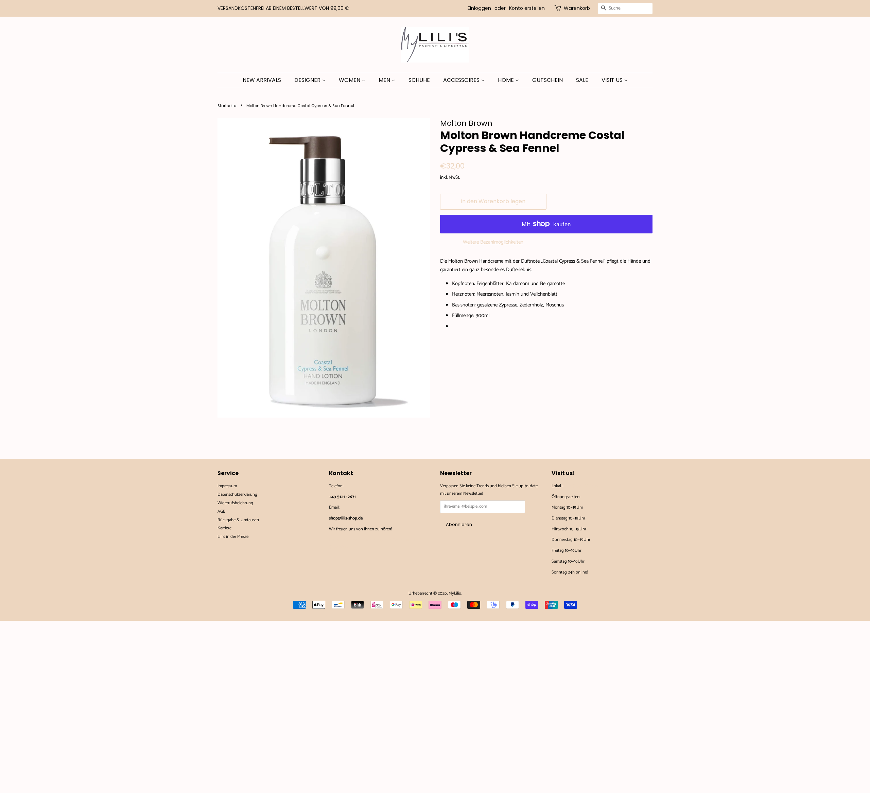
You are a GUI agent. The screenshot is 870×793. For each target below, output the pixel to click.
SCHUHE (419, 80)
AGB (222, 511)
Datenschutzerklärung (237, 494)
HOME (506, 80)
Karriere (224, 528)
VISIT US (613, 80)
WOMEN (350, 80)
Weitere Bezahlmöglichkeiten (493, 242)
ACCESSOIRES (462, 80)
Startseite (227, 105)
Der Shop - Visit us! (581, 486)
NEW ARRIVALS (262, 80)
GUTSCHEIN (547, 80)
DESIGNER (308, 80)
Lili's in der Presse (233, 536)
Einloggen (479, 8)
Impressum (227, 486)
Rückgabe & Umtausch (238, 520)
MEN (385, 80)
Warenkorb (577, 8)
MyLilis (455, 593)
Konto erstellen (527, 8)
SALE (582, 80)
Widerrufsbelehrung (235, 503)
